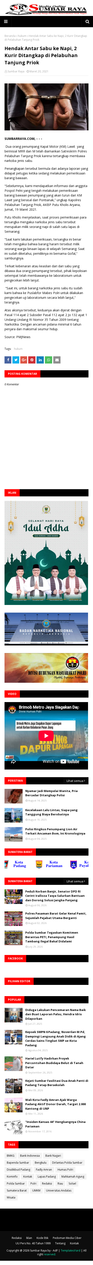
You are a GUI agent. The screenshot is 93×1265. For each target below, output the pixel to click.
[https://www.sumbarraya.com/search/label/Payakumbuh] (75, 868)
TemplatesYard (70, 1250)
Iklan (29, 1238)
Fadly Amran (44, 1169)
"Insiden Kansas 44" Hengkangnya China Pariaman (55, 1124)
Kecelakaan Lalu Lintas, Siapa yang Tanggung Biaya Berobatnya (51, 812)
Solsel (72, 1183)
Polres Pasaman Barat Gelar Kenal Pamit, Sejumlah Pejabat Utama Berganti (55, 915)
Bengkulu (40, 1163)
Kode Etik (42, 1238)
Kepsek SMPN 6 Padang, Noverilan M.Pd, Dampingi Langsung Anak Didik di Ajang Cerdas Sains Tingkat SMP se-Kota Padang (55, 1038)
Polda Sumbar (16, 1183)
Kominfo (12, 1176)
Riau (60, 1183)
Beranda (10, 36)
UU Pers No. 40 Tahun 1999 (33, 1243)
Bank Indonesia (30, 1156)
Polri (33, 1183)
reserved (49, 1254)
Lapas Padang (47, 1176)
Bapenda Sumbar (18, 1163)
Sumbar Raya (16, 71)
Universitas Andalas (58, 1190)
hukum (22, 36)
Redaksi (47, 1183)
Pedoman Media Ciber (67, 1238)
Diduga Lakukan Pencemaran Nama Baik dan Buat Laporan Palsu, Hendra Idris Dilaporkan (55, 1014)
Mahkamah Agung (72, 1176)
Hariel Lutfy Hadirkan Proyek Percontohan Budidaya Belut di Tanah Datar (54, 1062)
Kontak (27, 1176)
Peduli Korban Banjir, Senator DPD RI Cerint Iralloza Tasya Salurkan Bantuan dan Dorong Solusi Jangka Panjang (55, 895)
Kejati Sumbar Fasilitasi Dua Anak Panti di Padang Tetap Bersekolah (56, 1083)
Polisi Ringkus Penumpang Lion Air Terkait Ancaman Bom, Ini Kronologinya (55, 831)
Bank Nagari (53, 1156)
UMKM (36, 1190)
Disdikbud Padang (18, 1169)
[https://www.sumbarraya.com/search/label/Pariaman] (40, 868)
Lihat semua (75, 781)
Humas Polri (65, 1169)
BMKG (10, 1156)
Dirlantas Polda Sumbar (67, 1163)
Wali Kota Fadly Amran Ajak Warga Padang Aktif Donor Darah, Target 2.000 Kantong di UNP (55, 1104)
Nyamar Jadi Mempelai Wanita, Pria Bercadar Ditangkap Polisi (51, 793)
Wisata (11, 1197)
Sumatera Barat (17, 1190)
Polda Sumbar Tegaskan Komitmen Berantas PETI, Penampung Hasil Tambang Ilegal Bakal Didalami (51, 936)
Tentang (60, 1243)
